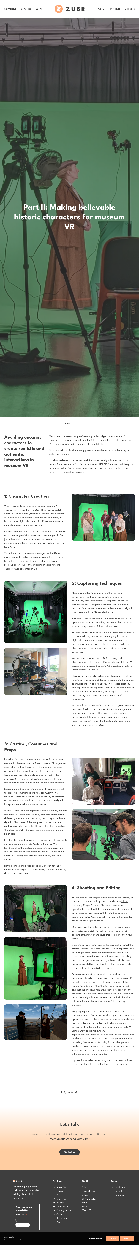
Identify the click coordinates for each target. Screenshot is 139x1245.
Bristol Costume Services (39, 987)
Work (39, 9)
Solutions (10, 9)
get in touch (104, 1207)
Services (26, 9)
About (102, 9)
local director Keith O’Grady (91, 1060)
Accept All (127, 1238)
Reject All (113, 1238)
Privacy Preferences (95, 1238)
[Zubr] (70, 9)
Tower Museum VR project (70, 607)
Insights (115, 9)
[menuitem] (11, 9)
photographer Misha (95, 1070)
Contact (130, 9)
